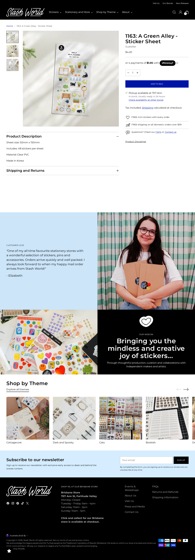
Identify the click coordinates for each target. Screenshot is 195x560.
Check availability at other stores (146, 100)
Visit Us (129, 501)
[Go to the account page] (180, 12)
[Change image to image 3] (12, 65)
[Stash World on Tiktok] (23, 504)
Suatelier (130, 46)
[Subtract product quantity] (128, 73)
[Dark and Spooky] (74, 418)
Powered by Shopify (15, 549)
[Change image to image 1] (12, 37)
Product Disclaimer (135, 141)
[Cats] (120, 418)
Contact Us (131, 512)
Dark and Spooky (63, 442)
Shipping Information (165, 497)
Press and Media (135, 506)
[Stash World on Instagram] (13, 504)
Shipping (147, 107)
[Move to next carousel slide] (186, 201)
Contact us (170, 132)
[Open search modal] (174, 12)
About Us (130, 495)
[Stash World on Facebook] (8, 504)
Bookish (151, 442)
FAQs (158, 132)
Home (9, 26)
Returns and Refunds (165, 491)
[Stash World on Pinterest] (18, 504)
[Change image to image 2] (12, 51)
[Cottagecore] (27, 418)
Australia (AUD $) (18, 535)
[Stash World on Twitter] (28, 504)
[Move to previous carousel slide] (179, 202)
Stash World (28, 540)
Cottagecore (14, 442)
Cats (102, 442)
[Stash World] (25, 12)
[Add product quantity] (137, 73)
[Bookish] (167, 418)
